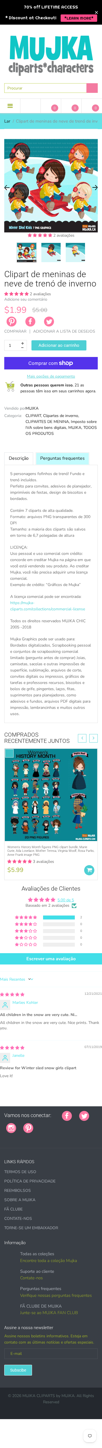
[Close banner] (96, 12)
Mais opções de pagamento (51, 376)
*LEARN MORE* (79, 18)
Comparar (15, 331)
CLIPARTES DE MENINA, (48, 421)
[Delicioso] (6, 1137)
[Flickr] (62, 1125)
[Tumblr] (76, 1125)
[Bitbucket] (69, 1125)
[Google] (40, 1125)
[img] (12, 994)
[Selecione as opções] (89, 870)
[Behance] (27, 1137)
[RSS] (55, 1125)
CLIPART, (34, 415)
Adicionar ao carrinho (59, 345)
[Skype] (13, 1137)
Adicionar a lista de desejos (64, 331)
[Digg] (20, 1137)
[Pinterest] (28, 1127)
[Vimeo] (90, 1125)
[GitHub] (47, 1125)
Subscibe (18, 1370)
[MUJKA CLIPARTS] (51, 53)
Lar (7, 121)
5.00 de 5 (66, 900)
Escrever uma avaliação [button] (51, 959)
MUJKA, (75, 427)
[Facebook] (30, 321)
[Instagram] (11, 1127)
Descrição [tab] (19, 458)
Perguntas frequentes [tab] (62, 458)
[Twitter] (49, 321)
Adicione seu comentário (25, 299)
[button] (40, 235)
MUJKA (32, 408)
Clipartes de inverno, (61, 415)
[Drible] (83, 1125)
